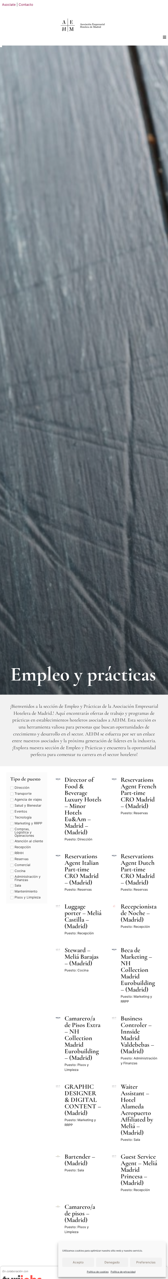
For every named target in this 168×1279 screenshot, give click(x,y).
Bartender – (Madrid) (80, 1159)
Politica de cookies (98, 1271)
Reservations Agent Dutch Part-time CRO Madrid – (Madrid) (138, 869)
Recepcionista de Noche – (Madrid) (139, 912)
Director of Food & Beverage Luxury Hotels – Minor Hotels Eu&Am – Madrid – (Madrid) (83, 806)
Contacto (26, 4)
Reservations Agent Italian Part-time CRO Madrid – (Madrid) (82, 869)
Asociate (9, 4)
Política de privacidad (123, 1271)
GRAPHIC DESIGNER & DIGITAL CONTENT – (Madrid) (83, 1100)
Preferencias (146, 1262)
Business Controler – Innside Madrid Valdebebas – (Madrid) (137, 1034)
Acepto (78, 1262)
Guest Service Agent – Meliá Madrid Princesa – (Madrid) (139, 1169)
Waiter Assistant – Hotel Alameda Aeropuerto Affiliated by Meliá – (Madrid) (137, 1110)
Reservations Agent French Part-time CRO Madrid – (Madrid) (138, 793)
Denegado (112, 1262)
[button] (164, 37)
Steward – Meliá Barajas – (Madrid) (82, 956)
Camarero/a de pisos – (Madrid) (80, 1213)
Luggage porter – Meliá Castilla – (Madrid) (83, 916)
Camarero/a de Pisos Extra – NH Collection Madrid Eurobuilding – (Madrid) (82, 1038)
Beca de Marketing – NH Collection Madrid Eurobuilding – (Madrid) (138, 969)
